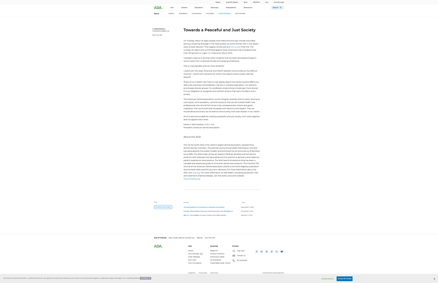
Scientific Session (232, 2)
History (171, 13)
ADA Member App (195, 254)
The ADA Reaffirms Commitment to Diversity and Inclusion (204, 207)
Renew (218, 2)
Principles (210, 13)
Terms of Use (214, 273)
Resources (248, 7)
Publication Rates (217, 257)
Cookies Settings (327, 278)
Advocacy (215, 7)
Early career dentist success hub (181, 238)
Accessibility (191, 273)
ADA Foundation (195, 263)
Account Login (279, 2)
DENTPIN (256, 2)
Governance (196, 13)
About (190, 251)
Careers (184, 7)
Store (245, 2)
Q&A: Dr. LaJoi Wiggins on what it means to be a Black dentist (205, 215)
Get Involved (240, 13)
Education (199, 7)
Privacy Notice (203, 273)
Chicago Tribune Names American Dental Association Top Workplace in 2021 (208, 212)
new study (235, 47)
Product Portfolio (217, 254)
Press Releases (224, 13)
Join (266, 2)
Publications (231, 7)
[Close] (434, 278)
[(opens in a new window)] (256, 253)
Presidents (183, 13)
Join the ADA (210, 238)
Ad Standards (215, 260)
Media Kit (214, 251)
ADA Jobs (192, 260)
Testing (199, 238)
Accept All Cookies (344, 278)
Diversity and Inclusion (163, 207)
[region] (219, 279)
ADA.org (196, 173)
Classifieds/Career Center (219, 263)
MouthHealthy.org (192, 179)
